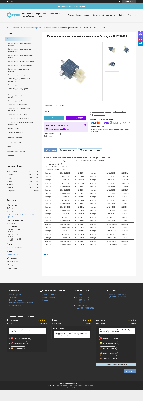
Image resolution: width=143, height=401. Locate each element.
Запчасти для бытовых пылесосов (21, 61)
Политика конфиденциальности (21, 303)
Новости (10, 156)
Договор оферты (14, 142)
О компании (13, 297)
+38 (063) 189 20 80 (83, 297)
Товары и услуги (13, 39)
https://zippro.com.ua (14, 247)
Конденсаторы (13, 128)
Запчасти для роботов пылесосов (20, 65)
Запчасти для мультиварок (18, 105)
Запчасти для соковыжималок (19, 118)
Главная (71, 15)
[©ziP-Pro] (13, 15)
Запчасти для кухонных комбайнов (21, 85)
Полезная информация (16, 151)
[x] (47, 255)
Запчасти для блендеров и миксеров (18, 90)
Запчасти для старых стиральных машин (20, 56)
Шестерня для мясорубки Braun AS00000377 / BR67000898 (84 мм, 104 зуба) (115, 330)
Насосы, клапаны (50, 28)
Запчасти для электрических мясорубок (19, 80)
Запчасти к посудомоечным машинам (18, 70)
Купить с (72, 118)
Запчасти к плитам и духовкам (19, 75)
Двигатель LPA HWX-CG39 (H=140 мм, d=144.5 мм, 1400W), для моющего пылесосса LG (71, 334)
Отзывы (45, 300)
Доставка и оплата (109, 15)
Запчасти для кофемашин (33, 28)
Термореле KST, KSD (15, 132)
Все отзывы (130, 371)
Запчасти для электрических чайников (19, 110)
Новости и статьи (15, 300)
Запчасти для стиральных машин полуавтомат (20, 50)
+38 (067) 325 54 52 (83, 295)
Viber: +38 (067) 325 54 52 (85, 308)
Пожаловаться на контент (64, 385)
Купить (54, 118)
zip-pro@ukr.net (12, 254)
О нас (9, 147)
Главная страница (15, 295)
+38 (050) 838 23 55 (83, 303)
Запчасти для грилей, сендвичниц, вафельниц (21, 124)
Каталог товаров (82, 15)
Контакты (96, 15)
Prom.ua (81, 383)
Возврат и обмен (48, 297)
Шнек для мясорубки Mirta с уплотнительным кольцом (26, 330)
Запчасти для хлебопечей (17, 101)
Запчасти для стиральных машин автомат (20, 44)
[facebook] (45, 255)
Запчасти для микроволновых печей (19, 96)
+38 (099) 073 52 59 (83, 300)
